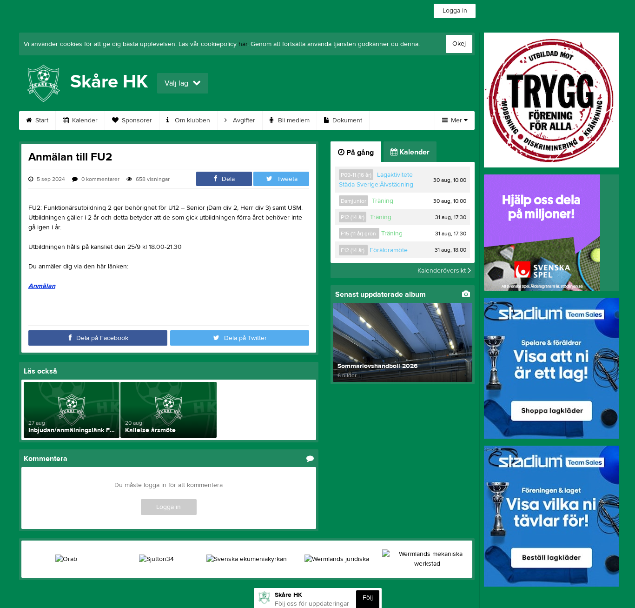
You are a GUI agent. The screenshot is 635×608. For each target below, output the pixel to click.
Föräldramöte (389, 250)
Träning (382, 201)
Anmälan (41, 286)
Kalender (84, 120)
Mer (456, 120)
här (242, 44)
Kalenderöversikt (442, 270)
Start (40, 120)
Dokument (346, 120)
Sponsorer (136, 120)
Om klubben (191, 120)
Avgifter (243, 120)
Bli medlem (293, 120)
